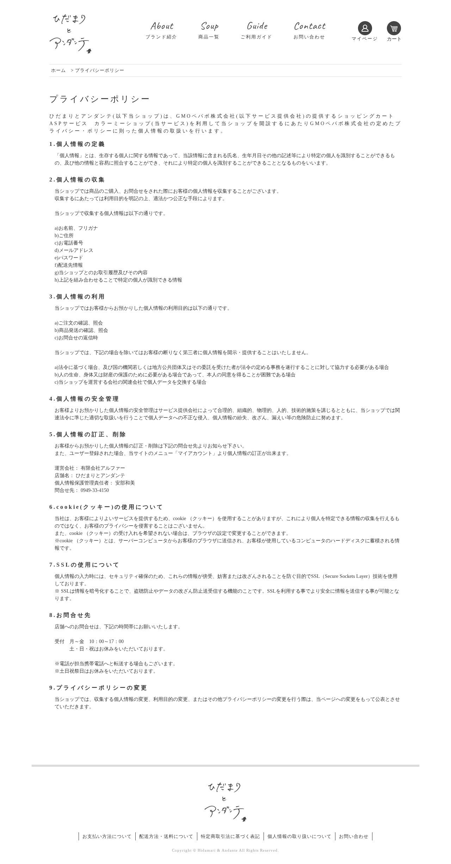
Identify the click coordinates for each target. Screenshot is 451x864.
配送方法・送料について (166, 836)
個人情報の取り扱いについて (299, 836)
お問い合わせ (354, 836)
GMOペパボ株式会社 (206, 116)
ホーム (58, 70)
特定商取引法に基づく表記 (230, 836)
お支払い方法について (107, 836)
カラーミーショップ (123, 123)
